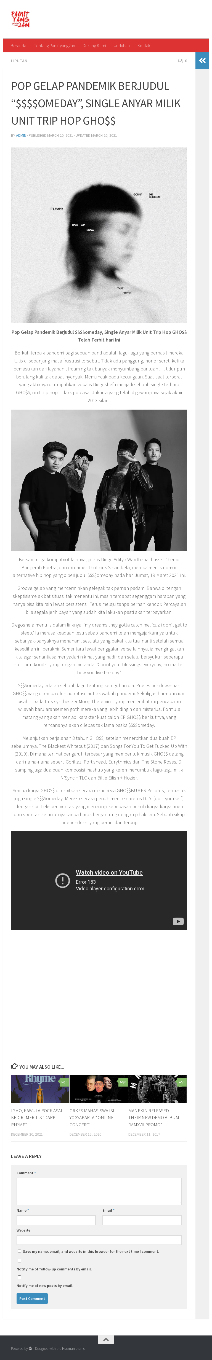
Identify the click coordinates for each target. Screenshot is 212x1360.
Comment (26, 1172)
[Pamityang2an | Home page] (20, 19)
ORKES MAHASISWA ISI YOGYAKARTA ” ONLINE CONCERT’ (92, 1118)
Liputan (19, 60)
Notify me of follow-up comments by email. (54, 1269)
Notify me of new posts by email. (45, 1285)
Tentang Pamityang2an (54, 45)
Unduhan (122, 45)
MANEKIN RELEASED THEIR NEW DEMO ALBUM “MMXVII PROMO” (153, 1118)
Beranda (18, 45)
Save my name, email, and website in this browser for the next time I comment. (91, 1251)
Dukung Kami (94, 45)
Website (23, 1230)
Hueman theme (73, 1348)
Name (23, 1210)
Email (108, 1210)
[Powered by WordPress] (30, 1348)
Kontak (143, 45)
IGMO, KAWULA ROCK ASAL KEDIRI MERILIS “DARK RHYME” (37, 1118)
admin (21, 135)
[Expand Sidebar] (202, 60)
